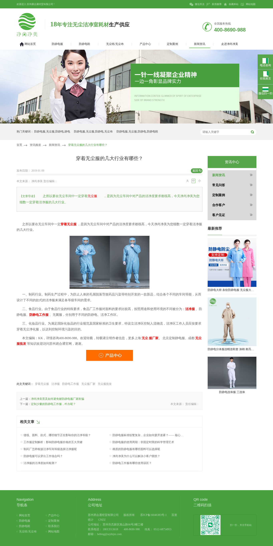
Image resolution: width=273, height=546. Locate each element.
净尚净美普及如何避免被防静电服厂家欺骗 (57, 398)
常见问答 (218, 185)
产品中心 (53, 515)
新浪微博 (216, 4)
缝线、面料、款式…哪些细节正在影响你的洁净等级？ (57, 435)
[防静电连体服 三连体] (232, 373)
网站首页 (24, 515)
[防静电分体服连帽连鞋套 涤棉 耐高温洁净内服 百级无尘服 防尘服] (232, 321)
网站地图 (250, 4)
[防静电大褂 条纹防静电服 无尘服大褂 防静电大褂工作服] (232, 262)
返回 (195, 170)
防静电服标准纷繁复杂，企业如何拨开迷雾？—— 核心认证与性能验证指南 (148, 435)
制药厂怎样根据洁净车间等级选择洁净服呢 (50, 449)
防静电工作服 (70, 383)
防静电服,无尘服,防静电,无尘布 (93, 131)
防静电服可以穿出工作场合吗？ (43, 456)
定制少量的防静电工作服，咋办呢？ (53, 404)
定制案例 (218, 195)
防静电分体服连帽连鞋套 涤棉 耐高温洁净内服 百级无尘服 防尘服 (232, 349)
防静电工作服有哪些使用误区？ (132, 463)
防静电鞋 (24, 526)
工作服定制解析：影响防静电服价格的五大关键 (53, 442)
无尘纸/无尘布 (28, 531)
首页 (19, 144)
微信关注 (199, 4)
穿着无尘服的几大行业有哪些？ (87, 144)
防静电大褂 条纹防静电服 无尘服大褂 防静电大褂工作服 (232, 289)
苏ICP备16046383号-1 (153, 514)
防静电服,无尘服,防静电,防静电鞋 (137, 131)
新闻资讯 (54, 144)
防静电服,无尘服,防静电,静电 (52, 131)
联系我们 (53, 526)
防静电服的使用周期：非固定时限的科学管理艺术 (143, 442)
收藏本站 (233, 4)
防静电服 (24, 520)
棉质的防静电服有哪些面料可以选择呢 (136, 449)
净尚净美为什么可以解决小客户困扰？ (136, 456)
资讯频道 (35, 144)
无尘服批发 (105, 383)
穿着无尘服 (42, 383)
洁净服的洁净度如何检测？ (40, 463)
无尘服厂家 (88, 383)
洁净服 (55, 383)
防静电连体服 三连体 (232, 392)
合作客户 (218, 205)
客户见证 (218, 215)
